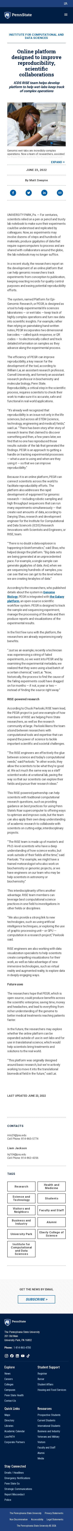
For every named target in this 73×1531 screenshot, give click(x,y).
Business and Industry (21, 1222)
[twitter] (29, 193)
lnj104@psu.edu (16, 1154)
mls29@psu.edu (16, 1135)
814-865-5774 (29, 1138)
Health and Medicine (51, 1186)
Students (51, 1198)
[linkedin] (44, 193)
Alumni (51, 1222)
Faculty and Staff (51, 1210)
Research (21, 1186)
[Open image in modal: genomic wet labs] (36, 124)
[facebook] (13, 193)
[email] (60, 193)
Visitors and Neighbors (21, 1210)
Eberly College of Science (51, 1234)
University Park (21, 1234)
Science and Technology (21, 1198)
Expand (56, 162)
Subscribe (35, 1299)
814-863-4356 (29, 1157)
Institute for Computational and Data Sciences (36, 36)
